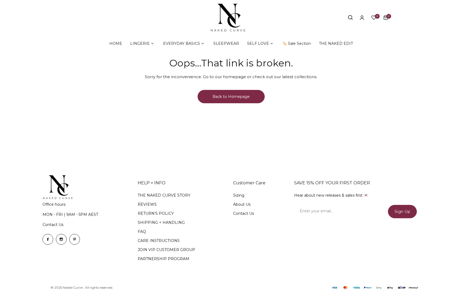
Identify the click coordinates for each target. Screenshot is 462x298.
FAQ (142, 231)
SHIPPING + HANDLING (161, 222)
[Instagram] (61, 239)
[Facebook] (48, 239)
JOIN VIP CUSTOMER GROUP (166, 249)
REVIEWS (147, 204)
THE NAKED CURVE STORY (164, 195)
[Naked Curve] (231, 17)
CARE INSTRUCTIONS (159, 240)
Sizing (238, 195)
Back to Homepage (231, 96)
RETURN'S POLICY (156, 213)
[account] (362, 17)
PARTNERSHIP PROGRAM (163, 258)
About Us (242, 204)
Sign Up (402, 211)
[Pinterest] (74, 239)
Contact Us (53, 224)
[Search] (350, 17)
